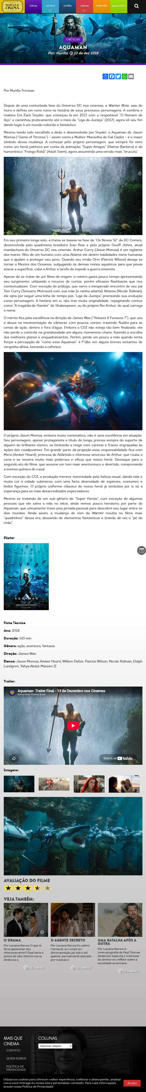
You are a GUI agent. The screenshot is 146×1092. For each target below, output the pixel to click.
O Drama (12, 940)
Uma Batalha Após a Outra (117, 942)
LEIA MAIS (36, 968)
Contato (13, 1050)
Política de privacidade (16, 1068)
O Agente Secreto (68, 940)
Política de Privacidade (37, 1086)
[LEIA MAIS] (26, 920)
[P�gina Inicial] (12, 6)
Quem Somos (16, 1058)
